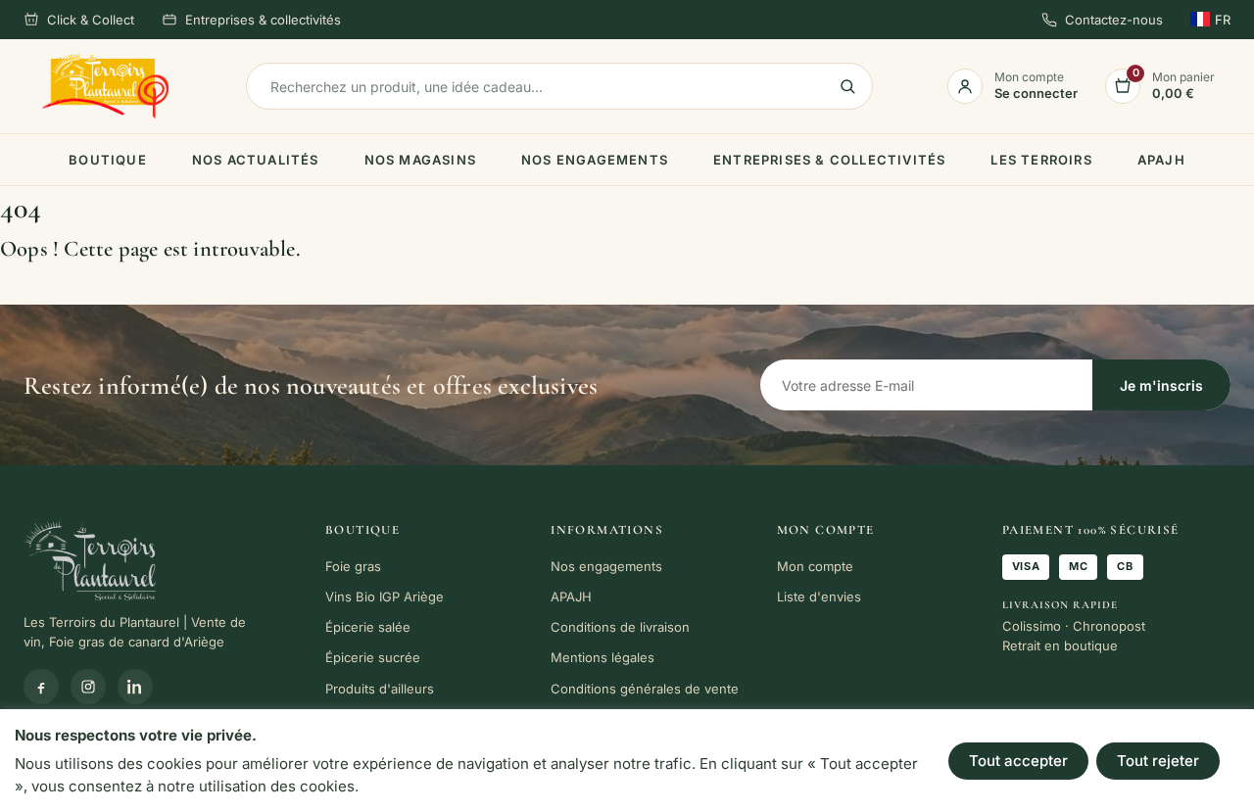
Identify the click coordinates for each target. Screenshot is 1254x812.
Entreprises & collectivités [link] (263, 19)
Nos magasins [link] (420, 159)
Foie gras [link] (353, 566)
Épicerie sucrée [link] (372, 657)
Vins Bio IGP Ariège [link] (384, 596)
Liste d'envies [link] (819, 596)
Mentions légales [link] (602, 657)
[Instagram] (88, 686)
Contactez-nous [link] (1114, 19)
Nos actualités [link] (255, 159)
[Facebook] (41, 686)
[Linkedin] (135, 686)
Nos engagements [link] (594, 159)
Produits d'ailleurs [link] (379, 688)
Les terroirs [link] (1040, 159)
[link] (105, 86)
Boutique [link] (108, 159)
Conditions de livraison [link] (620, 627)
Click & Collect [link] (90, 19)
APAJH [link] (1161, 159)
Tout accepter (1018, 760)
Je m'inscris (1161, 385)
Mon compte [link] (815, 566)
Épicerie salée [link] (367, 627)
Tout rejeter (1158, 760)
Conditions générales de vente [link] (645, 688)
